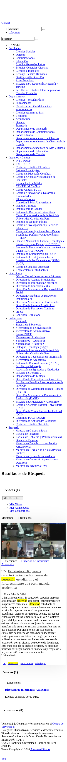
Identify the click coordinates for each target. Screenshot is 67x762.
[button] (6, 22)
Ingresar (14, 32)
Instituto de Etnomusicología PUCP (36, 253)
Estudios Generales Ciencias (32, 67)
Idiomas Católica (25, 199)
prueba (19, 311)
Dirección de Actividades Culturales (36, 420)
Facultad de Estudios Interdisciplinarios (38, 90)
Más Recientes (12, 498)
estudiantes (27, 663)
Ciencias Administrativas (30, 112)
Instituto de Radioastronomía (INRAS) (37, 363)
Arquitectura (23, 118)
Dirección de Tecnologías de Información (39, 356)
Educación (22, 61)
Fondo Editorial (24, 135)
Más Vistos (15, 504)
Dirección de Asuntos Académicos (35, 305)
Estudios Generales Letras (30, 64)
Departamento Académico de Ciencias (37, 138)
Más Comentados (19, 507)
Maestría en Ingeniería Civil (31, 465)
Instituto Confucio (26, 205)
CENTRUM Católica (28, 186)
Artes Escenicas (25, 80)
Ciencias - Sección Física (30, 99)
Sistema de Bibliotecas (28, 324)
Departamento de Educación (32, 151)
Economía (21, 115)
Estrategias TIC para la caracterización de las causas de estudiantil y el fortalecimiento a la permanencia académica (25, 579)
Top (3, 758)
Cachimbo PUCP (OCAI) (30, 417)
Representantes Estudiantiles (32, 269)
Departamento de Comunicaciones (35, 131)
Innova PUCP (24, 334)
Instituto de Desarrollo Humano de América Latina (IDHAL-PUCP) (40, 249)
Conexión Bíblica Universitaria (33, 202)
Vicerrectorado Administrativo (33, 330)
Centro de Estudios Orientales (32, 266)
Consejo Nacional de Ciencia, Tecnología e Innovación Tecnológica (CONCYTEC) (40, 242)
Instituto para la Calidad (29, 208)
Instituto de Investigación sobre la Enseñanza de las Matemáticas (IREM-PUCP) (37, 260)
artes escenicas (24, 109)
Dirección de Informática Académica (36, 282)
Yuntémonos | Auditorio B (30, 340)
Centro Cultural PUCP (28, 189)
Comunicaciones (25, 57)
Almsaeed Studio (40, 749)
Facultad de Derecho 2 (28, 372)
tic (4, 663)
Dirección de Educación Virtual (33, 285)
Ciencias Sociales (25, 51)
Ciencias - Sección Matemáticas (33, 106)
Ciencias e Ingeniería (27, 70)
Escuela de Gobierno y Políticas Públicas (39, 436)
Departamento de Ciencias (30, 154)
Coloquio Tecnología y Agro (32, 347)
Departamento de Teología (31, 375)
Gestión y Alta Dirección (30, 77)
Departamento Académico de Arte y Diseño (40, 147)
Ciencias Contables (26, 93)
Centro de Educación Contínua (33, 173)
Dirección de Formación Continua (35, 308)
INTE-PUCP (23, 160)
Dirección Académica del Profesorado (37, 302)
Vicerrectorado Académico (31, 359)
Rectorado (21, 321)
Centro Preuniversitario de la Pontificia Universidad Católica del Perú (37, 217)
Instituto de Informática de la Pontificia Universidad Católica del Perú (37, 352)
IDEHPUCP (23, 163)
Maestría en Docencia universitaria (35, 456)
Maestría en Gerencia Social (31, 430)
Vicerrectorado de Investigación (33, 327)
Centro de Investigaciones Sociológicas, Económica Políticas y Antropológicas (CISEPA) (38, 234)
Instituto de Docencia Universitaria (35, 212)
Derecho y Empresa (27, 440)
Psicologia (21, 125)
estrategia (40, 663)
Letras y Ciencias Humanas (31, 73)
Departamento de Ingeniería (31, 128)
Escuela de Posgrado (27, 433)
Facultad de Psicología (28, 366)
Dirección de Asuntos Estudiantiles (35, 279)
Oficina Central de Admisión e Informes (38, 276)
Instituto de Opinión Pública (31, 221)
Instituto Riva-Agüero (28, 170)
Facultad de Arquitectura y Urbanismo (37, 401)
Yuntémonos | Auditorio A (30, 337)
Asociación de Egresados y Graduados (37, 369)
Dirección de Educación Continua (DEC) (39, 379)
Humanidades (23, 102)
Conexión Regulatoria (28, 314)
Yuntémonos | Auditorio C (30, 343)
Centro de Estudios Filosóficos (33, 167)
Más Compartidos (19, 510)
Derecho (20, 54)
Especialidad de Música (29, 183)
